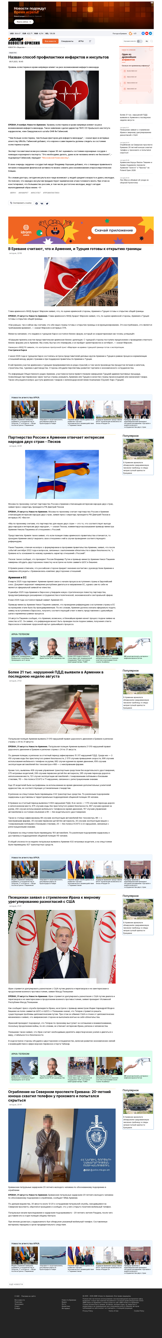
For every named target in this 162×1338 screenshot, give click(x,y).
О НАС (17, 1296)
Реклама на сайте (28, 1296)
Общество (13, 53)
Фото (64, 1304)
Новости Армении (69, 1300)
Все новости (50, 41)
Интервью (66, 1308)
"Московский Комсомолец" (55, 158)
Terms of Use (113, 1311)
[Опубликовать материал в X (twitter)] (47, 203)
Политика (18, 1302)
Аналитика (66, 1306)
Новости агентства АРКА (25, 397)
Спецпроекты (67, 41)
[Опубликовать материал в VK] (42, 203)
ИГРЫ (81, 41)
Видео (64, 1302)
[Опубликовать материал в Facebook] (36, 203)
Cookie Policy (139, 1311)
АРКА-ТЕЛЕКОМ (20, 634)
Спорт (17, 1306)
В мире (17, 1308)
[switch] (140, 41)
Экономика (19, 1304)
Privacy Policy (88, 1311)
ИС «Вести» (24, 517)
